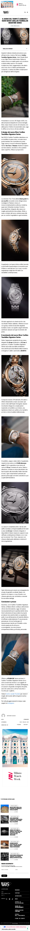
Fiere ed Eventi (14, 805)
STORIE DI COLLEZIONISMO (19, 902)
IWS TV (2, 895)
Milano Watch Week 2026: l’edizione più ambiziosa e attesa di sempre (16, 809)
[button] (25, 12)
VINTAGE (17, 893)
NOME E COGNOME (4, 869)
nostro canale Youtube (13, 694)
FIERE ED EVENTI (20, 918)
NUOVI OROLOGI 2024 (5, 893)
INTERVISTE (18, 896)
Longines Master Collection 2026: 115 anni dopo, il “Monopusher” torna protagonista (16, 845)
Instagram (11, 703)
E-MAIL (16, 869)
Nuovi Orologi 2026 (14, 816)
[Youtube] (9, 899)
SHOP (2, 891)
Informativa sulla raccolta (8, 929)
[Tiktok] (12, 899)
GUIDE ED (17, 906)
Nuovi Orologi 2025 (15, 25)
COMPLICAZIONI (19, 910)
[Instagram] (6, 899)
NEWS (16, 899)
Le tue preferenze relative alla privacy (15, 927)
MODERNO (17, 890)
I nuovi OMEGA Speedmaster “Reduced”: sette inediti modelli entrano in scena (16, 856)
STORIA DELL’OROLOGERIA (20, 915)
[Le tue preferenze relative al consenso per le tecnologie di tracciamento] (27, 928)
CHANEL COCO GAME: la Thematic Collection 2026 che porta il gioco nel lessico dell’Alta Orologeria (16, 832)
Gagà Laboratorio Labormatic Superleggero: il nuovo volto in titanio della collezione (16, 820)
